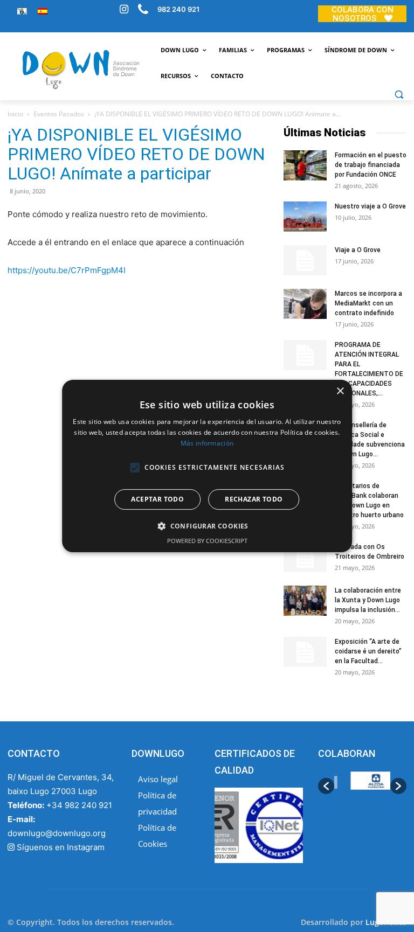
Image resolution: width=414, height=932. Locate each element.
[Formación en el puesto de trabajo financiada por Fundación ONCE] (305, 165)
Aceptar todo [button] (157, 499)
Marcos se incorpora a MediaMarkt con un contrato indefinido (368, 303)
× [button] (340, 391)
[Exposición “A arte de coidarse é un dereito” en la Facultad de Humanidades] (305, 652)
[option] (364, 786)
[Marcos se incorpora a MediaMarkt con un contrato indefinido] (305, 304)
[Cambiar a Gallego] (22, 11)
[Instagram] (124, 10)
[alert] (207, 466)
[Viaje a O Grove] (305, 260)
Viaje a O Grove (358, 250)
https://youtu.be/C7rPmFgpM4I (67, 270)
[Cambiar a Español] (42, 11)
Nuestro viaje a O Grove (370, 206)
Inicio (15, 114)
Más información (207, 443)
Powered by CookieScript (207, 541)
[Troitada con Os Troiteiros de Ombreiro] (305, 557)
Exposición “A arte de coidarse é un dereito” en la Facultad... (368, 651)
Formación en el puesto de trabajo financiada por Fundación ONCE (370, 164)
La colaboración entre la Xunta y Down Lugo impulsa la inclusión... (368, 600)
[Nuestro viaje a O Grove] (305, 216)
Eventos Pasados (58, 114)
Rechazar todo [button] (253, 499)
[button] (399, 94)
